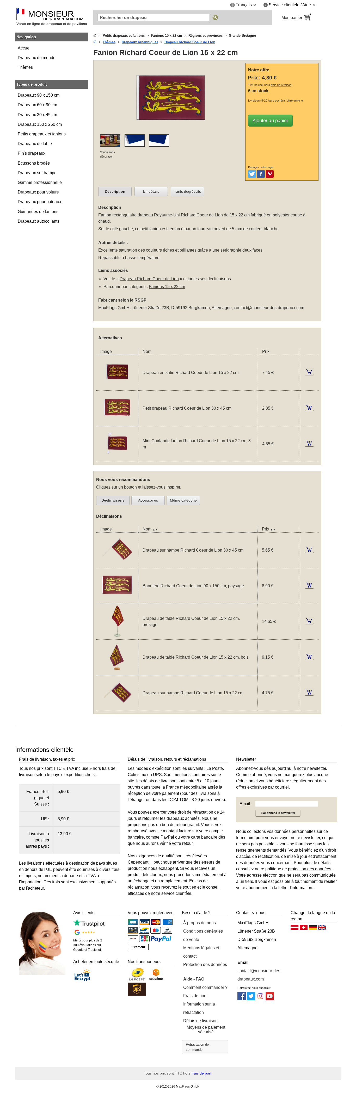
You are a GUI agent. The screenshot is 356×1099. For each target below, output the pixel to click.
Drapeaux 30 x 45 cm (37, 115)
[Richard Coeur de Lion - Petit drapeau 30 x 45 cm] (117, 423)
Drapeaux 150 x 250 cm (40, 124)
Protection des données (205, 964)
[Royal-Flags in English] (322, 928)
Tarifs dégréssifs (187, 191)
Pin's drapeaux (31, 153)
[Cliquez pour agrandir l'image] (170, 131)
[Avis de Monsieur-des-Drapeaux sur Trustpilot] (88, 925)
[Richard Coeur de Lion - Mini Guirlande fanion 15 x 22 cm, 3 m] (117, 458)
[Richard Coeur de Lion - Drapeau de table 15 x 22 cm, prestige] (117, 636)
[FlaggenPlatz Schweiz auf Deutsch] (304, 928)
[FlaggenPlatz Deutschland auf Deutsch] (313, 928)
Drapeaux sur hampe (37, 173)
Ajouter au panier (270, 120)
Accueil (25, 48)
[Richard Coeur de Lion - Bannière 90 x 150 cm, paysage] (117, 600)
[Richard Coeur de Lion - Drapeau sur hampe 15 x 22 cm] (117, 707)
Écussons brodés (34, 163)
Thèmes (25, 67)
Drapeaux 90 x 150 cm (38, 95)
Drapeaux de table (35, 143)
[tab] (115, 191)
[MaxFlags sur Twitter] (251, 999)
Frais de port (194, 996)
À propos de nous (199, 923)
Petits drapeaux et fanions (42, 134)
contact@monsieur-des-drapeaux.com (269, 307)
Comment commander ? (205, 987)
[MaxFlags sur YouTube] (270, 999)
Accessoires (148, 500)
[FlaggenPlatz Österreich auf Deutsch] (294, 928)
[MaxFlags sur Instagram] (260, 999)
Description (115, 191)
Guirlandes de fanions (38, 211)
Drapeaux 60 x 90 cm (37, 105)
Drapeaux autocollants (38, 221)
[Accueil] (94, 36)
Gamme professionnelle (40, 182)
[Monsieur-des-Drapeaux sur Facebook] (241, 999)
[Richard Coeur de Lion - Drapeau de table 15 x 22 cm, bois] (117, 672)
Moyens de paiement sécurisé (206, 1029)
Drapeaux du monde (37, 57)
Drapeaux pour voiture (38, 192)
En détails (151, 191)
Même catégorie (183, 500)
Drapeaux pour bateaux (39, 201)
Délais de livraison (200, 1021)
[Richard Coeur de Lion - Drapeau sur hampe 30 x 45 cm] (117, 565)
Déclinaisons (113, 500)
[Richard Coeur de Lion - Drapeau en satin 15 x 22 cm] (117, 387)
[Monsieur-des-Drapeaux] (51, 17)
